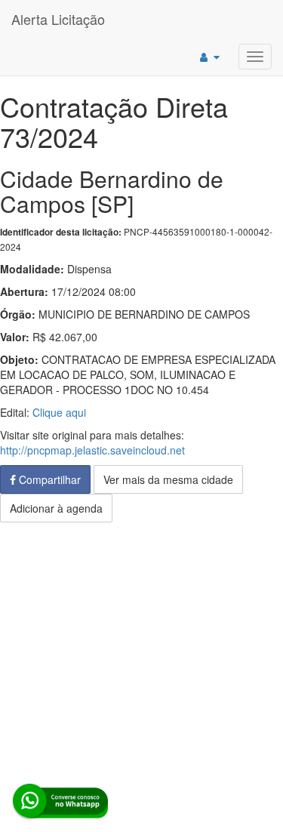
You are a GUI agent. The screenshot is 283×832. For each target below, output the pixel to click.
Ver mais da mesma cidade (168, 479)
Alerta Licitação (58, 19)
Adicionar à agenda (56, 508)
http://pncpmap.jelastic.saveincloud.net (92, 450)
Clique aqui (59, 412)
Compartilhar (48, 479)
